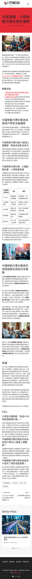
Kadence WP (17, 572)
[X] (16, 576)
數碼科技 (16, 13)
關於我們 (5, 561)
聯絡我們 (12, 561)
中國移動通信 (6, 483)
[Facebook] (13, 576)
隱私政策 (18, 561)
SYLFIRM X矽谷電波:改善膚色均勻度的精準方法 (8, 496)
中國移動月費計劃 (10, 97)
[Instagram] (19, 576)
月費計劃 (15, 483)
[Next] (27, 531)
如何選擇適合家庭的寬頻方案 (23, 495)
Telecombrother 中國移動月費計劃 (12, 76)
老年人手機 (23, 483)
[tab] (12, 548)
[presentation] (16, 524)
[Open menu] (28, 4)
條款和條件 (26, 561)
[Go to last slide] (4, 531)
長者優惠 (5, 486)
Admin (12, 25)
